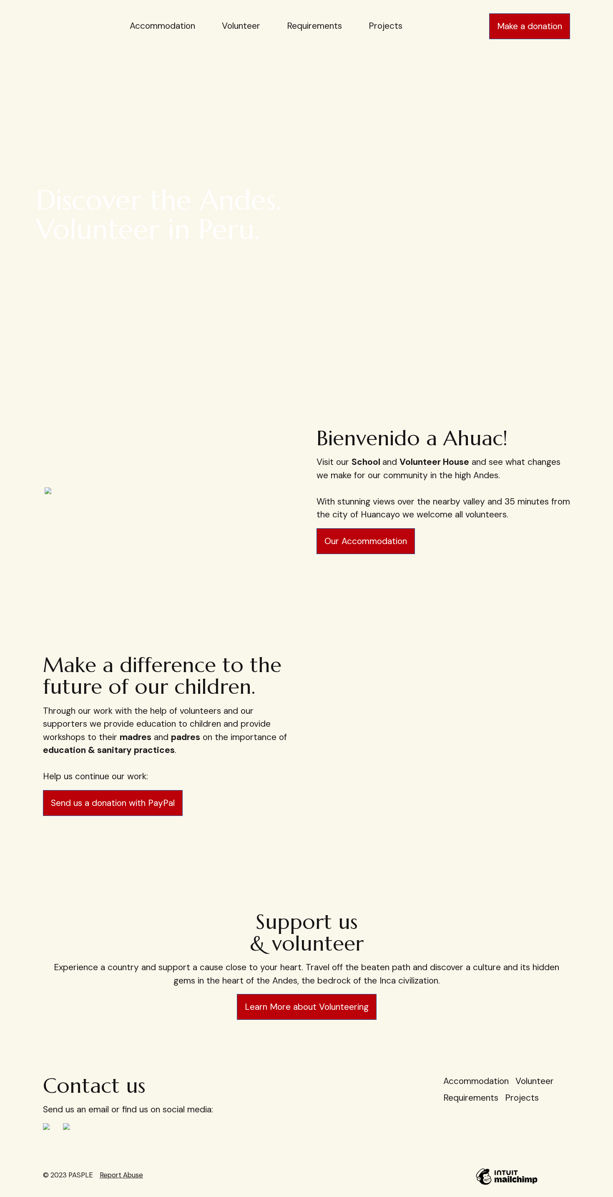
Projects (385, 26)
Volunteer (241, 26)
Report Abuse (121, 1174)
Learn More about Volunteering (307, 1007)
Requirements (314, 26)
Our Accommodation (365, 541)
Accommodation (162, 26)
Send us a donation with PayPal (113, 803)
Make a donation (529, 26)
